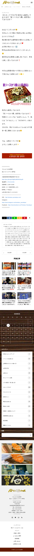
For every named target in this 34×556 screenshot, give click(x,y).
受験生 (9, 236)
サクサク (22, 228)
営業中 (20, 236)
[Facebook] (15, 517)
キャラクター (25, 226)
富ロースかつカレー (24, 238)
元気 (21, 235)
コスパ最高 (13, 228)
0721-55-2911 (11, 182)
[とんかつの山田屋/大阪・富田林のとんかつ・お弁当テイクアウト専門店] (15, 2)
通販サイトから (7, 425)
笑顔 (29, 243)
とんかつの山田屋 (22, 231)
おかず (11, 226)
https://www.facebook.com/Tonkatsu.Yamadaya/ (20, 205)
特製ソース (24, 242)
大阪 (23, 236)
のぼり (9, 233)
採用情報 (17, 538)
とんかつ (16, 231)
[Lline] (14, 218)
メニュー (25, 233)
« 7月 (3, 345)
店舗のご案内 (17, 533)
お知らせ (5, 373)
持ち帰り (20, 240)
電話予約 (18, 245)
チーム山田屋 (24, 230)
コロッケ (18, 228)
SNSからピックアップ (8, 354)
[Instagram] (12, 517)
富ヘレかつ (11, 238)
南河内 (25, 235)
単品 (28, 235)
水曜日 (15, 242)
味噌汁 (16, 236)
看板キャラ (21, 243)
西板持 (9, 245)
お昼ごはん (19, 226)
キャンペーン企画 (7, 377)
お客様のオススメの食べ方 (9, 363)
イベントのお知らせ (8, 358)
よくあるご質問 (17, 535)
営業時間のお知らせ (8, 415)
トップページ (17, 525)
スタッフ (26, 228)
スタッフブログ (8, 224)
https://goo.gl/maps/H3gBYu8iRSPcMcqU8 (12, 179)
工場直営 (14, 240)
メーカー (21, 233)
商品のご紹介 (6, 406)
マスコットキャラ (15, 233)
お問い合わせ (17, 541)
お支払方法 (6, 368)
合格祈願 (13, 236)
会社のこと (6, 396)
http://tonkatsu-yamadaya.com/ (13, 197)
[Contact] (18, 517)
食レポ (22, 245)
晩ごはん (12, 242)
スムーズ (18, 230)
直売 (15, 243)
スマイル (14, 230)
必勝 (17, 240)
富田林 (10, 240)
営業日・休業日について (9, 411)
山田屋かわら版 (17, 544)
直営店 (11, 243)
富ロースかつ (16, 238)
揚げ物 (24, 240)
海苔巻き (19, 242)
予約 (19, 235)
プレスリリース (7, 392)
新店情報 (5, 420)
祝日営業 (26, 243)
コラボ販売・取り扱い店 (9, 382)
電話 (15, 245)
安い (25, 236)
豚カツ (12, 245)
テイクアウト (10, 231)
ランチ (9, 235)
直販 (17, 243)
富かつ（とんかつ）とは (17, 527)
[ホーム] (2, 6)
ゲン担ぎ (8, 228)
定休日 (28, 236)
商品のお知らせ (7, 401)
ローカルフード (14, 235)
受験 (6, 236)
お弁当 (14, 226)
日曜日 (8, 242)
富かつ (6, 238)
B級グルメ (7, 226)
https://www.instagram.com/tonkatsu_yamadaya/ (14, 202)
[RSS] (22, 517)
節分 (6, 245)
